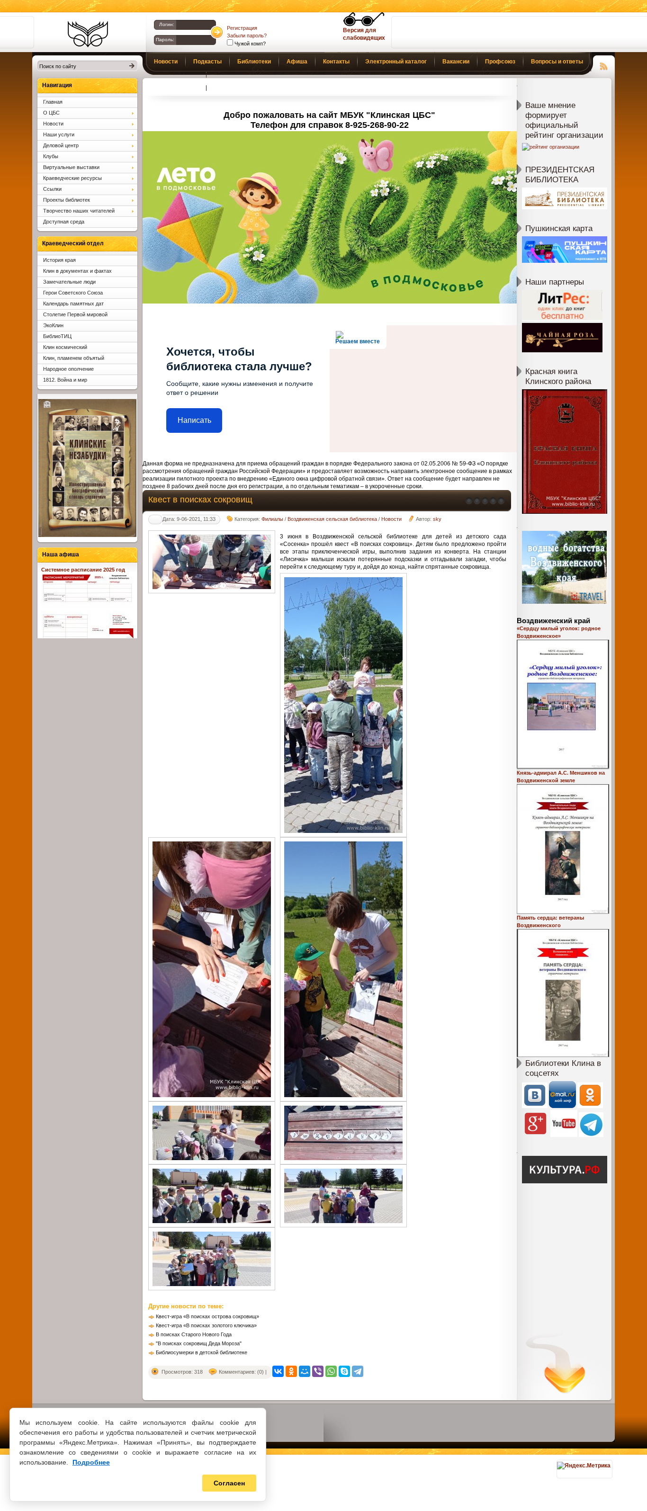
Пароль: (165, 39)
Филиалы (272, 519)
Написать (194, 420)
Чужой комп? (249, 43)
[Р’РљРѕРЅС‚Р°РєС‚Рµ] (278, 1371)
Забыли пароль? (247, 35)
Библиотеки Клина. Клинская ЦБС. (88, 34)
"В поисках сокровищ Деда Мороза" (199, 1343)
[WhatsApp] (331, 1371)
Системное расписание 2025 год (83, 569)
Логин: (166, 24)
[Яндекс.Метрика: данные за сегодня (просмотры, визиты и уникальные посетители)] (584, 1465)
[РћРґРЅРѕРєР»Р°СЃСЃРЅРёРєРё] (291, 1371)
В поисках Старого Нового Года (194, 1334)
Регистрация (242, 28)
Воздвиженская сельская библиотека (332, 519)
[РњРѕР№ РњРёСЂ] (304, 1371)
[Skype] (344, 1371)
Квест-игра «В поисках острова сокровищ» (207, 1316)
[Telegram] (357, 1371)
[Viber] (318, 1371)
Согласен (229, 1483)
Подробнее (91, 1462)
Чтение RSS (604, 65)
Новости (391, 519)
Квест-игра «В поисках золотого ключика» (206, 1325)
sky (437, 519)
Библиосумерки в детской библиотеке (201, 1352)
